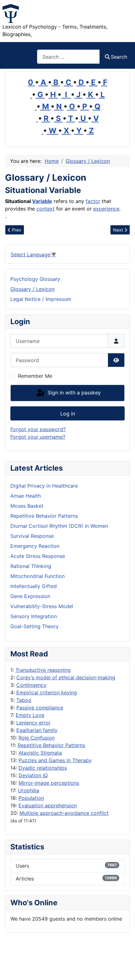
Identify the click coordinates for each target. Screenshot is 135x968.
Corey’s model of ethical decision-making (65, 677)
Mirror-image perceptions (49, 783)
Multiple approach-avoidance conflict (64, 813)
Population (31, 798)
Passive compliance (39, 707)
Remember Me (35, 376)
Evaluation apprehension (48, 805)
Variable (42, 201)
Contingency (31, 685)
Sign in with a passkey (73, 392)
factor (93, 201)
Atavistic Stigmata (40, 753)
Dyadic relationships (43, 768)
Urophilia (28, 790)
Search (119, 57)
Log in (67, 413)
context (45, 209)
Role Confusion (37, 738)
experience (106, 209)
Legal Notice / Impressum (40, 299)
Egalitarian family (36, 730)
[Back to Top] (124, 956)
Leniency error (33, 722)
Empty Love (30, 715)
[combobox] (68, 57)
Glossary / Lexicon (32, 289)
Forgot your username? (37, 437)
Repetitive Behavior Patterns (51, 745)
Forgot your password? (38, 429)
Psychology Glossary (35, 279)
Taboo (23, 700)
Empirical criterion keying (46, 692)
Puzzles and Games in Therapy (55, 760)
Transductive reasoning (43, 670)
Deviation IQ (33, 775)
